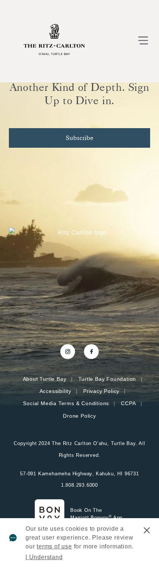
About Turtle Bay (45, 379)
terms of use (54, 546)
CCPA (128, 403)
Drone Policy (79, 416)
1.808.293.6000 (79, 485)
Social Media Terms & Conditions (66, 403)
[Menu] (143, 41)
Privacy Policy (101, 391)
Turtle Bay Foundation (107, 379)
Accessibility (55, 391)
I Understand (44, 557)
